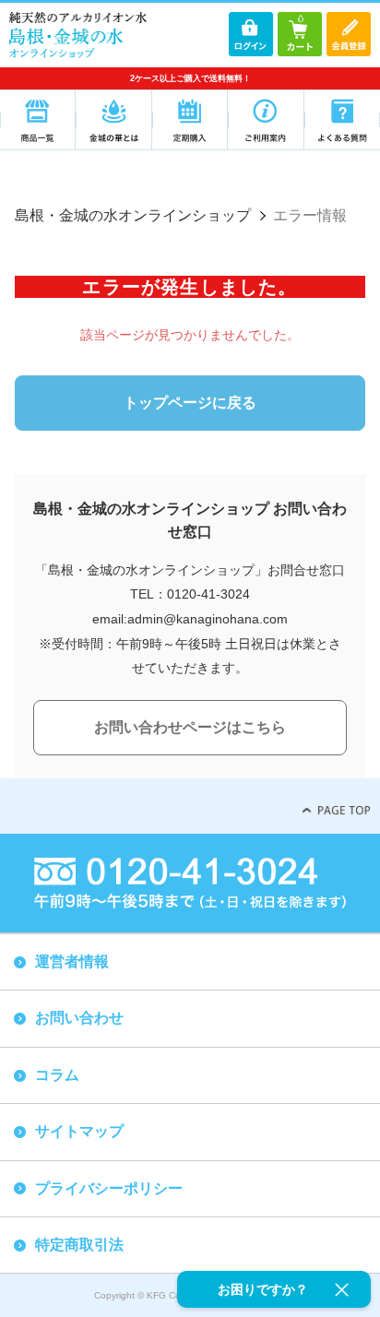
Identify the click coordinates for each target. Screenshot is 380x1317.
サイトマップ (79, 1131)
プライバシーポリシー (109, 1188)
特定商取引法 (79, 1244)
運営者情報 (72, 961)
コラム (57, 1075)
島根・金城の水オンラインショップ (133, 215)
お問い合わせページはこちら (190, 727)
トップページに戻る (190, 402)
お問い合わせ (79, 1018)
